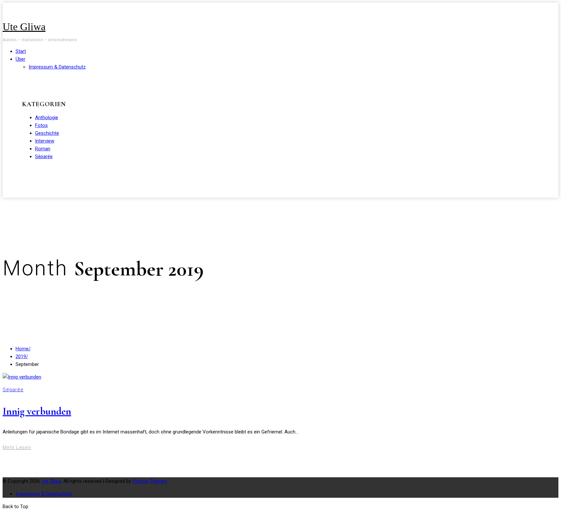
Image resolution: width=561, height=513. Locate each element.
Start (21, 51)
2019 (22, 356)
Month (38, 268)
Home (23, 349)
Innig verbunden (37, 411)
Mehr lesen (17, 447)
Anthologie (46, 117)
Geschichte (47, 133)
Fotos (41, 125)
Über (20, 59)
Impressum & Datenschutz (57, 67)
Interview (44, 141)
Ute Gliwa (24, 26)
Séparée (44, 156)
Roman (42, 149)
